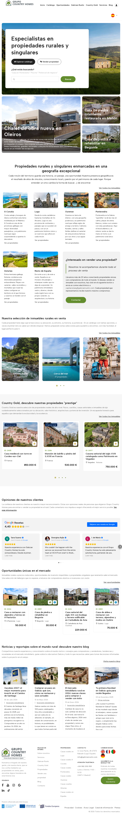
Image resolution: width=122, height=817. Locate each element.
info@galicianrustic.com (87, 757)
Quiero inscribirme (110, 780)
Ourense (68, 626)
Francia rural (10, 425)
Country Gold (43, 765)
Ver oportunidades (112, 582)
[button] (2, 547)
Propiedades (43, 769)
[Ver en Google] (7, 538)
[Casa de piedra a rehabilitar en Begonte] (46, 596)
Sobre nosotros (44, 753)
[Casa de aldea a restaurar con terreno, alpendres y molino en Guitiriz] (107, 596)
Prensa (117, 808)
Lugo (18, 621)
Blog (39, 782)
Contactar (76, 300)
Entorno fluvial (102, 591)
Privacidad (69, 808)
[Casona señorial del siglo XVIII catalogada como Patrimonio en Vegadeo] (101, 434)
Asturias (99, 462)
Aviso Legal (89, 808)
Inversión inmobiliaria (15, 703)
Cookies (78, 808)
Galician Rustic (43, 761)
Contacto (41, 786)
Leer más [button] (9, 555)
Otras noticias (103, 700)
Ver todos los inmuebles (109, 188)
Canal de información (104, 808)
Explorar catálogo (24, 62)
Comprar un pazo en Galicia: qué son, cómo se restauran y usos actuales (45, 692)
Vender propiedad (50, 62)
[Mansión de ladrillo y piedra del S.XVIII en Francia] (61, 434)
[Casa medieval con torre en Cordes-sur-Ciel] (20, 434)
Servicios (41, 757)
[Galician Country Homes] (19, 4)
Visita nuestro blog (111, 661)
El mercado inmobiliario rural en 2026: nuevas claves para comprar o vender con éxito (75, 693)
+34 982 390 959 (84, 766)
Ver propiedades (11, 243)
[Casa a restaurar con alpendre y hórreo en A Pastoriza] (15, 596)
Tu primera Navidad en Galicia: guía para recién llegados (106, 690)
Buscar (68, 79)
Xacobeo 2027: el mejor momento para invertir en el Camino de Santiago (15, 692)
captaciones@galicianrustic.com (80, 288)
